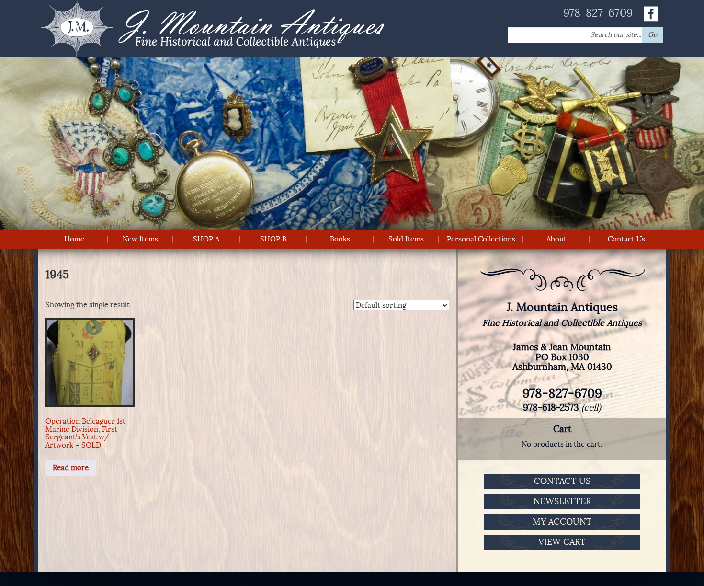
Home (74, 239)
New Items (140, 239)
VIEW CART (562, 542)
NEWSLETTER (562, 501)
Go (652, 35)
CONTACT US (562, 481)
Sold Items (406, 239)
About (556, 239)
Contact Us (626, 239)
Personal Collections (481, 239)
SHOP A (206, 239)
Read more (71, 467)
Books (340, 239)
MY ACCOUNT (562, 522)
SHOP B (273, 239)
